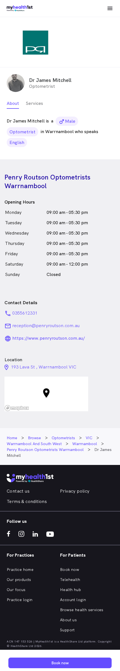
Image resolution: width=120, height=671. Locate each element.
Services (34, 103)
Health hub (70, 589)
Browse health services (82, 609)
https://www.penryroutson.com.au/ (48, 338)
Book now (69, 569)
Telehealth (70, 579)
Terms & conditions (27, 501)
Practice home (20, 569)
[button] (46, 394)
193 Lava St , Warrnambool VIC (43, 367)
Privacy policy (75, 491)
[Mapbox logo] (16, 408)
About (13, 103)
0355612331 (24, 313)
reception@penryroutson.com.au (46, 326)
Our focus (16, 589)
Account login (73, 599)
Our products (19, 579)
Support (67, 629)
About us (68, 619)
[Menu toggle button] (110, 8)
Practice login (20, 599)
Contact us (18, 491)
